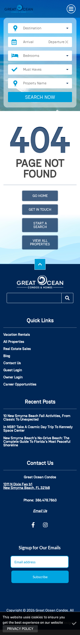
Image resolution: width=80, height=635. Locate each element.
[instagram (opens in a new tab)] (45, 525)
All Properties (13, 341)
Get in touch (40, 209)
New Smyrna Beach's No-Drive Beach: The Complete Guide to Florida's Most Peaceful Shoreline (36, 441)
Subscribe (40, 577)
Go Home (40, 195)
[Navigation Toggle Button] (71, 8)
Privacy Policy (20, 628)
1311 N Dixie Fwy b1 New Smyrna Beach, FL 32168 (26, 486)
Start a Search (40, 225)
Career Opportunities (19, 384)
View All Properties (40, 242)
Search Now (40, 97)
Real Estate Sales (17, 349)
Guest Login (12, 370)
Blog (6, 356)
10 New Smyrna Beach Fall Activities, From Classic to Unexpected (36, 418)
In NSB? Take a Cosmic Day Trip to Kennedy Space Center (38, 429)
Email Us (40, 510)
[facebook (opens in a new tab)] (33, 525)
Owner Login (13, 377)
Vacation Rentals (16, 334)
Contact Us (12, 363)
